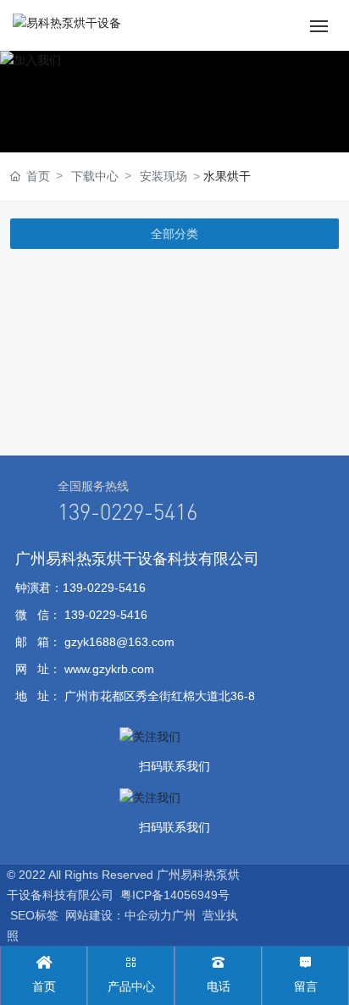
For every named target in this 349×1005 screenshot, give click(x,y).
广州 (184, 915)
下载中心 (95, 176)
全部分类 (174, 233)
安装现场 (163, 176)
